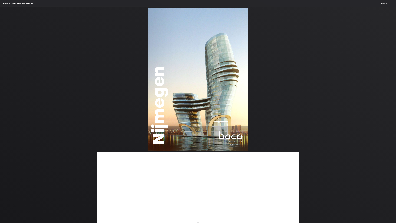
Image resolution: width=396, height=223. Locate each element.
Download (384, 3)
